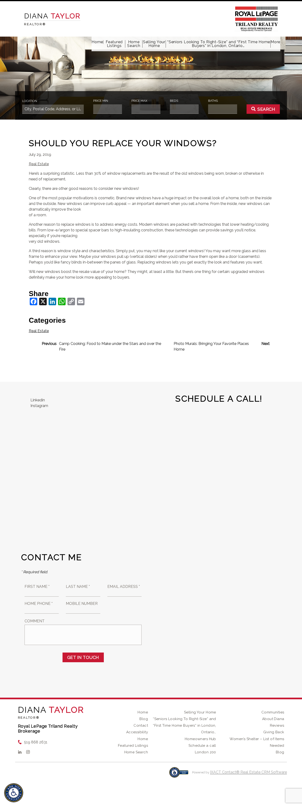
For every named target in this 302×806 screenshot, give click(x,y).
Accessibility (137, 732)
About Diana (273, 719)
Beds (174, 100)
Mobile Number (82, 603)
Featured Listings (114, 44)
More (275, 42)
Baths (213, 100)
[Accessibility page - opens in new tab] (178, 774)
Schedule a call (202, 745)
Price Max (139, 100)
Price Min (100, 100)
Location (29, 101)
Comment (35, 621)
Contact (141, 725)
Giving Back (273, 732)
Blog (143, 719)
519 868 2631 (35, 742)
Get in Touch (83, 657)
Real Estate (39, 164)
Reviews (277, 725)
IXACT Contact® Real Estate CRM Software (248, 772)
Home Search (133, 44)
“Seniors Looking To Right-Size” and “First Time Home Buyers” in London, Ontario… (218, 44)
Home (97, 42)
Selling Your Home (154, 44)
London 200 (205, 752)
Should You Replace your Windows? (123, 143)
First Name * (37, 586)
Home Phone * (39, 603)
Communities (272, 712)
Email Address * (123, 586)
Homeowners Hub (200, 739)
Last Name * (78, 586)
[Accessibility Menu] (14, 792)
